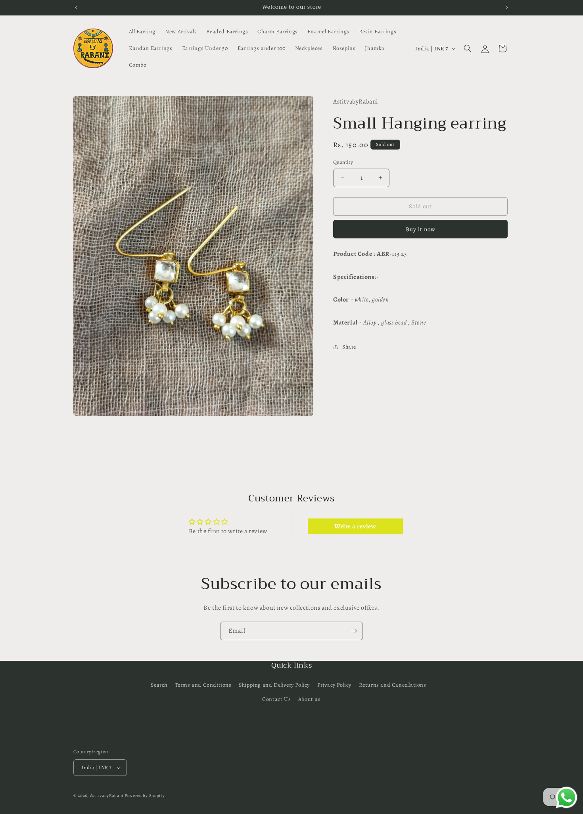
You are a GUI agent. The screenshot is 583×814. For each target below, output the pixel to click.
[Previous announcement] (76, 7)
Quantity (343, 162)
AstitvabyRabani (107, 796)
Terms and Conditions (203, 685)
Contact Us (276, 699)
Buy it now (420, 229)
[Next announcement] (507, 7)
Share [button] (349, 347)
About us (309, 699)
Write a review (355, 526)
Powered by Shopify (145, 796)
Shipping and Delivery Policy (274, 685)
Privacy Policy (334, 685)
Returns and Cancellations (392, 685)
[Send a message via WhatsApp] (566, 797)
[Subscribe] (353, 631)
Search (159, 685)
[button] (467, 48)
